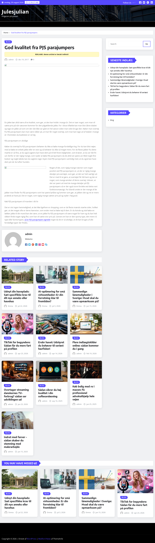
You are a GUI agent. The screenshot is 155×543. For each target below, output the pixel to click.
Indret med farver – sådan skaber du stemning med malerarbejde (15, 441)
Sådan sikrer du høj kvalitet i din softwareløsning (49, 393)
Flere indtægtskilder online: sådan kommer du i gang (86, 345)
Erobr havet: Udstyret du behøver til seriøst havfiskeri (51, 345)
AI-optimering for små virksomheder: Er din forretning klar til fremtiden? (51, 296)
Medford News (44, 539)
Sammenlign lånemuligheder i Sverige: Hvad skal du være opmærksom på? (86, 296)
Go (146, 44)
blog (112, 120)
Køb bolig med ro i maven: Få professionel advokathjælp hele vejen (83, 393)
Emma (10, 306)
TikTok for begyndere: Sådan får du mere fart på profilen (17, 345)
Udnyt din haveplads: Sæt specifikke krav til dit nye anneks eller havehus (17, 296)
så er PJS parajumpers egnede (37, 219)
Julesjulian (15, 11)
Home (6, 32)
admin (11, 59)
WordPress (31, 539)
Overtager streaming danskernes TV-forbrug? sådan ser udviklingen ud (16, 394)
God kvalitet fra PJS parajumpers (24, 32)
